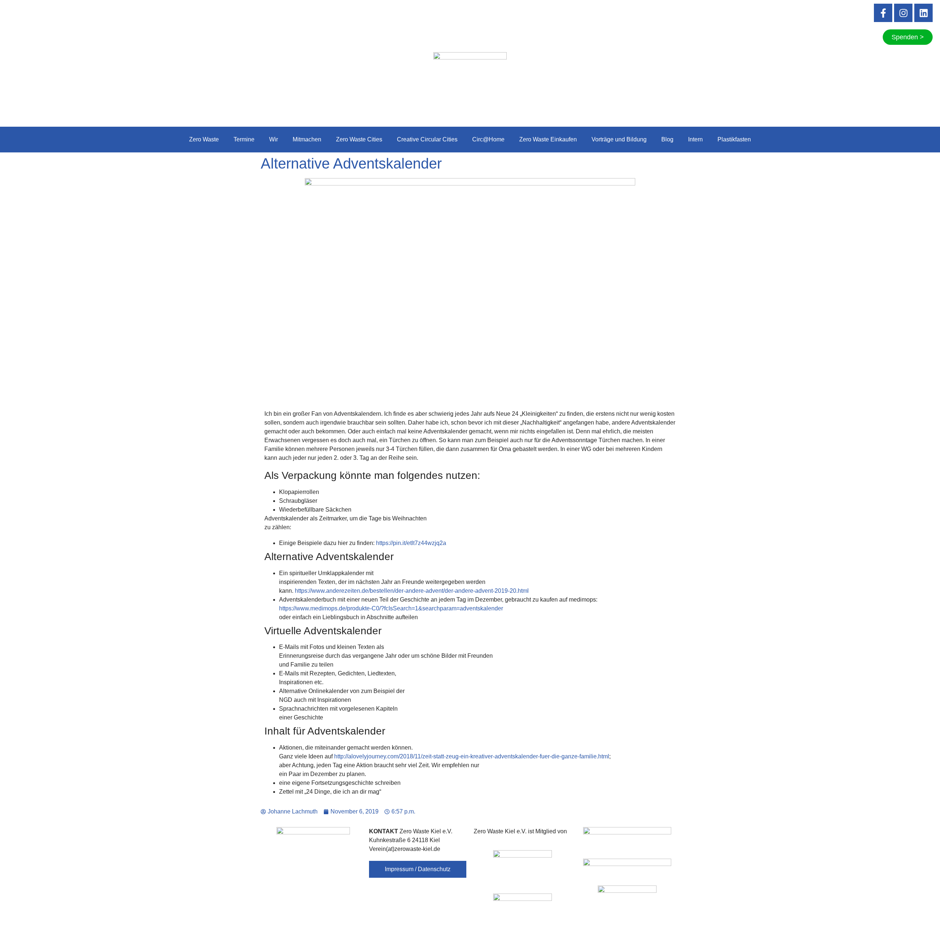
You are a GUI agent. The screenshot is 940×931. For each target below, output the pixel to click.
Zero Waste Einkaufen (548, 139)
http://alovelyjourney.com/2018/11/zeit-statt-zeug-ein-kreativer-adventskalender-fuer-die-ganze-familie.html (471, 756)
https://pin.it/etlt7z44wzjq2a (411, 543)
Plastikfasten (734, 139)
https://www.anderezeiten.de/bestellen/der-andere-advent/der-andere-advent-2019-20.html (412, 591)
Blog (667, 139)
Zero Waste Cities (359, 139)
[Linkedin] (923, 13)
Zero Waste (204, 139)
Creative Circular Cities (427, 139)
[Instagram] (903, 13)
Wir (273, 139)
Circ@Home (488, 139)
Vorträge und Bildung (619, 139)
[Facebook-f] (883, 13)
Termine (244, 139)
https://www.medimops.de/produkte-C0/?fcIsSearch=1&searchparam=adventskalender (391, 608)
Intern (695, 139)
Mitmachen (307, 139)
